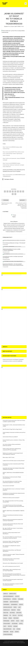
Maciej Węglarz (11, 26)
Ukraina (15, 626)
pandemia (6, 615)
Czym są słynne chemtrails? (8, 485)
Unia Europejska (7, 629)
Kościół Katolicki (8, 607)
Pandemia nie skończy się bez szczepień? (11, 497)
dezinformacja (7, 599)
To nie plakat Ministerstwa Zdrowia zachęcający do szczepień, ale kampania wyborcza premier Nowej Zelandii (13, 506)
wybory (17, 631)
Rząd (22, 620)
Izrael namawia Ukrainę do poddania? (10, 436)
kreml (15, 607)
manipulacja (7, 609)
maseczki (13, 609)
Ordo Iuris (18, 612)
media (18, 609)
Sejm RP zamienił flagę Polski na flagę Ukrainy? (12, 429)
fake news (20, 599)
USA (14, 629)
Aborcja (6, 593)
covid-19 (17, 596)
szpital (21, 623)
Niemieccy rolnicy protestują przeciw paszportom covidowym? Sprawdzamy (13, 520)
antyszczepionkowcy (8, 596)
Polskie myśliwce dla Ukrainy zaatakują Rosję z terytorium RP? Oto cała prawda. (12, 449)
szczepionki (14, 623)
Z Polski (22, 26)
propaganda (6, 620)
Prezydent (16, 618)
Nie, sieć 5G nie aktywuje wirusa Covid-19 (11, 566)
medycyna (6, 612)
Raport (12, 620)
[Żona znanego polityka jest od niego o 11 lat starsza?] (14, 240)
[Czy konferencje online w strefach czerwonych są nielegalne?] (14, 254)
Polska (5, 618)
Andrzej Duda (12, 593)
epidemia (14, 599)
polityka (20, 615)
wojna (11, 631)
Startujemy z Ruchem (9, 179)
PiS (10, 615)
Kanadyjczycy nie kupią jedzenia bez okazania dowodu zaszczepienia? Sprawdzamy (14, 494)
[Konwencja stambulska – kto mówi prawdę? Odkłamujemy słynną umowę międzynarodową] (14, 261)
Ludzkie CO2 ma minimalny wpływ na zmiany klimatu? (14, 460)
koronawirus (14, 604)
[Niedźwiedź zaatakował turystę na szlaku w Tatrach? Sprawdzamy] (14, 246)
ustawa (18, 629)
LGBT (19, 607)
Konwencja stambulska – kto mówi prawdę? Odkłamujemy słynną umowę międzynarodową (13, 264)
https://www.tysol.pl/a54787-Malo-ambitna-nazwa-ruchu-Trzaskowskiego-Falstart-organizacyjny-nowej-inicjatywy (13, 153)
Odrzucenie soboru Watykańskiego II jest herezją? (13, 563)
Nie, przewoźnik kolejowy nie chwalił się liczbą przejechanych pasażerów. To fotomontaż (12, 482)
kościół (21, 604)
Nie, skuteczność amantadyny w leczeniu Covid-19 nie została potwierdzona (13, 584)
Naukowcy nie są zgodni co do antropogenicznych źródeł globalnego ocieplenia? (13, 454)
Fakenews (6, 601)
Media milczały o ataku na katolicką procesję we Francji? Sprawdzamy (12, 570)
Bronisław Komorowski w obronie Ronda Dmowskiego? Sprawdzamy (11, 559)
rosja (17, 620)
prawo (10, 618)
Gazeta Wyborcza (14, 601)
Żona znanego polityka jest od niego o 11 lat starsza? (14, 242)
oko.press (12, 612)
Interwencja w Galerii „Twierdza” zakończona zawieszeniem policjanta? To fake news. (12, 542)
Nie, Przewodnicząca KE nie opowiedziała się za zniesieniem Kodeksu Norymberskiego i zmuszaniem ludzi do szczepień (14, 575)
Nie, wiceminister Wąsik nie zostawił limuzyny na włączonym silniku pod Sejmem (12, 537)
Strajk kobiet (7, 623)
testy (5, 626)
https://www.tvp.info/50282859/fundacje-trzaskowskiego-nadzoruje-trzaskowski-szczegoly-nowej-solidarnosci (13, 165)
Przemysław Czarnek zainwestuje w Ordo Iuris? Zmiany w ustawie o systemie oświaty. (14, 421)
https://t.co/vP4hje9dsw (9, 95)
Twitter (10, 626)
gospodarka (6, 604)
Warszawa (6, 631)
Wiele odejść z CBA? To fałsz (8, 457)
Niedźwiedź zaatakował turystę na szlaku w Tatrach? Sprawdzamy (11, 250)
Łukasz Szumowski (8, 634)
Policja (14, 615)
